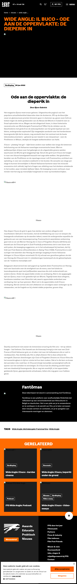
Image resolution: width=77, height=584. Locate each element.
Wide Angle (54, 429)
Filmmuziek (52, 528)
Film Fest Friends (55, 541)
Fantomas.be (27, 416)
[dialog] (38, 572)
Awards (27, 526)
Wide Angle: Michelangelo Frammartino (30, 429)
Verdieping (9, 85)
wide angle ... (23, 12)
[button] (25, 579)
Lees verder (16, 576)
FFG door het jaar (55, 525)
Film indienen (53, 538)
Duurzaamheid (54, 550)
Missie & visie (54, 546)
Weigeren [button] (62, 576)
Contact (51, 559)
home (6, 12)
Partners (51, 532)
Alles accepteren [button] (62, 569)
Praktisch (28, 534)
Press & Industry (55, 535)
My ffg (58, 4)
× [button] (74, 564)
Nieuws (27, 539)
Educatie (28, 530)
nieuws (13, 12)
